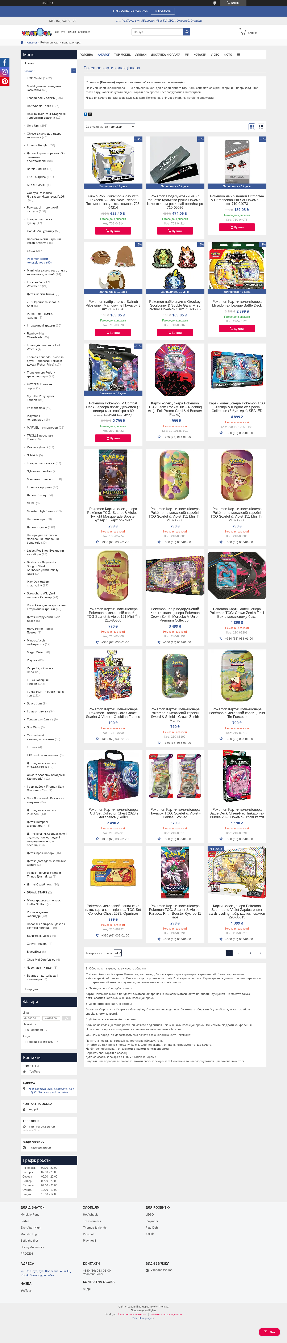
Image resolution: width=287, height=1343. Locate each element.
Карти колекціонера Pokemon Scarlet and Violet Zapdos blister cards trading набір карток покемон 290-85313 (237, 911)
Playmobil (89, 1240)
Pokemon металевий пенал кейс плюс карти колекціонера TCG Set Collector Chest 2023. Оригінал (113, 909)
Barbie (25, 1221)
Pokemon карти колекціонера (37, 260)
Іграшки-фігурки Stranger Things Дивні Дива (44, 874)
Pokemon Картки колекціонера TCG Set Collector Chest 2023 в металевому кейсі (113, 813)
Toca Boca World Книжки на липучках (45, 800)
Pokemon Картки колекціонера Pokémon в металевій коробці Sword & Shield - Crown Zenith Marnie (175, 715)
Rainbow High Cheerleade (36, 335)
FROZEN (27, 1253)
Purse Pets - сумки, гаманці (40, 315)
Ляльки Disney (36, 495)
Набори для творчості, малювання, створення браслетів (43, 538)
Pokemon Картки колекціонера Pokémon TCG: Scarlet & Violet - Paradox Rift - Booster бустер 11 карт (175, 911)
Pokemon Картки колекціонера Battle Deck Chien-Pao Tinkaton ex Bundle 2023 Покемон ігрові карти (236, 813)
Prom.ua (164, 1306)
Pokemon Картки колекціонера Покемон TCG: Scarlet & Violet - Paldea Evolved (175, 813)
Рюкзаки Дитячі (37, 447)
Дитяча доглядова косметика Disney (47, 862)
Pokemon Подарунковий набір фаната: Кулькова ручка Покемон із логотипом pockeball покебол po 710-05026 (175, 202)
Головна (86, 54)
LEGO (31, 250)
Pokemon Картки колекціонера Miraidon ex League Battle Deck (237, 303)
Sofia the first (29, 1240)
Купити (115, 231)
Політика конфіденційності (166, 1314)
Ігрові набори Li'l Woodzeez (38, 284)
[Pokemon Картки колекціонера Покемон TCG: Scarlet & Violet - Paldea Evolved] (175, 776)
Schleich (32, 455)
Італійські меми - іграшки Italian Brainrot (44, 240)
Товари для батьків (40, 719)
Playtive (32, 660)
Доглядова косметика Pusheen (41, 812)
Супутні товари (37, 943)
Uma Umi (33, 125)
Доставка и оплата (165, 54)
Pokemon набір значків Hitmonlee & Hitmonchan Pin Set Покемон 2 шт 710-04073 (237, 200)
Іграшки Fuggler (38, 145)
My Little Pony (30, 1214)
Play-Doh (152, 1227)
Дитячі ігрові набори (40, 853)
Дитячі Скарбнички (40, 884)
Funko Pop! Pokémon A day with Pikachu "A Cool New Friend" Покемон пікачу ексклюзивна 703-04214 (113, 202)
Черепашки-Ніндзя (40, 967)
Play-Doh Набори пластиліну (38, 583)
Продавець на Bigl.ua (143, 1310)
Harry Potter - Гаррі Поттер (40, 630)
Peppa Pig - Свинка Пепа (40, 670)
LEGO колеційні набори (38, 681)
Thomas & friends (95, 1227)
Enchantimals (36, 407)
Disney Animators (32, 1247)
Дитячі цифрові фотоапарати (37, 823)
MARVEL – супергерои (42, 427)
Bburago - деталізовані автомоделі (42, 977)
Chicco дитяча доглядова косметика (44, 135)
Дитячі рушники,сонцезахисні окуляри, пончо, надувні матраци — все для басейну (47, 839)
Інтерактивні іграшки (41, 325)
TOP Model (122, 54)
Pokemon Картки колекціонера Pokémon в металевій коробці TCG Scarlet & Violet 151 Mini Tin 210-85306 (175, 514)
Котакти (200, 54)
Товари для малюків (41, 98)
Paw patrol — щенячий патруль (42, 209)
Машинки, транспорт (41, 479)
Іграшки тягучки (37, 711)
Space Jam (34, 703)
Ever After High (31, 1227)
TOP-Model (162, 11)
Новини (29, 63)
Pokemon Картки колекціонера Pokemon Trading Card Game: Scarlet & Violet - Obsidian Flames (113, 713)
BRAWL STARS (37, 892)
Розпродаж (31, 989)
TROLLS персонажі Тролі (40, 437)
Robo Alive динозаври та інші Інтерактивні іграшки (46, 607)
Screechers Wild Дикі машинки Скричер (41, 595)
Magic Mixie (35, 652)
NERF (31, 503)
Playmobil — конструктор (35, 417)
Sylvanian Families (39, 471)
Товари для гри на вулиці (39, 221)
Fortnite (32, 747)
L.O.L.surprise (36, 176)
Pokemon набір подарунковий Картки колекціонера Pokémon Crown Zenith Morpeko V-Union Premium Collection (175, 614)
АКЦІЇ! (150, 1234)
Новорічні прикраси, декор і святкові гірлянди (46, 925)
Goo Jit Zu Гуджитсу (40, 231)
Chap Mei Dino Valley (41, 959)
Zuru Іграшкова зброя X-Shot (43, 303)
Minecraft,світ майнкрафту (36, 642)
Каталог (31, 42)
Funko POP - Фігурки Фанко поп (46, 693)
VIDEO (215, 54)
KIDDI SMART (36, 184)
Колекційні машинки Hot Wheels (43, 347)
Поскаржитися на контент (132, 1314)
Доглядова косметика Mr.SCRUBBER (41, 765)
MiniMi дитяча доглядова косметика (44, 88)
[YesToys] (36, 31)
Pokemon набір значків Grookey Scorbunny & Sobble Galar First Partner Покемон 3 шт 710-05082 (175, 305)
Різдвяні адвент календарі (37, 914)
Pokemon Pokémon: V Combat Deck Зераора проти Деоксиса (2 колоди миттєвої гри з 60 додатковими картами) (113, 409)
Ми (187, 54)
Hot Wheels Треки (39, 106)
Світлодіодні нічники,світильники (40, 737)
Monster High (29, 1234)
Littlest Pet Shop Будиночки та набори (45, 552)
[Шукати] (186, 31)
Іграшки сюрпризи (39, 487)
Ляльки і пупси (37, 527)
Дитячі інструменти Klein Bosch (43, 618)
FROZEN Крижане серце (39, 386)
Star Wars (33, 727)
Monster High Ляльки (41, 511)
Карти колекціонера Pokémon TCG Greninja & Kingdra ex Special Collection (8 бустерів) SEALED (237, 407)
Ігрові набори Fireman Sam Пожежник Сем (45, 788)
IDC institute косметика (43, 755)
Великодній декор (39, 935)
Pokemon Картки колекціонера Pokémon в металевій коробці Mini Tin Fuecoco (237, 713)
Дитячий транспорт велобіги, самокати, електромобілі (46, 157)
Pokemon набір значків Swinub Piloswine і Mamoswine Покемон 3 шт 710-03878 (113, 305)
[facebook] (85, 115)
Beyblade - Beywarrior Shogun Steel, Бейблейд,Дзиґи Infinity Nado (42, 568)
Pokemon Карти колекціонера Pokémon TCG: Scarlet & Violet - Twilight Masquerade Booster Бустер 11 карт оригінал (113, 514)
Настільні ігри (36, 519)
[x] (90, 115)
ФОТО (228, 54)
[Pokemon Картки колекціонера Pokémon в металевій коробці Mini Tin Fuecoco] (237, 675)
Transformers (92, 1221)
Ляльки (140, 54)
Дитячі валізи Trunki (41, 294)
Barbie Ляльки (36, 168)
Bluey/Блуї (34, 951)
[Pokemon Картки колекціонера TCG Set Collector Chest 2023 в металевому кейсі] (113, 776)
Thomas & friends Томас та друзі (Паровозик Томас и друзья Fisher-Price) (45, 360)
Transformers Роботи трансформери (41, 374)
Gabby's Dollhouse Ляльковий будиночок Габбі (46, 194)
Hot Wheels (90, 1214)
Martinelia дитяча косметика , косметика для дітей (47, 272)
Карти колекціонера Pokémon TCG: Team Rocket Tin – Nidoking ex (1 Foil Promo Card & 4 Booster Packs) (175, 409)
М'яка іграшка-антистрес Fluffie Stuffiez (44, 902)
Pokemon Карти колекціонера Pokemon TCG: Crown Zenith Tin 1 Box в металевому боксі (237, 613)
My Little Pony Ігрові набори (40, 397)
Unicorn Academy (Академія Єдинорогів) (46, 776)
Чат (272, 1332)
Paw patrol (90, 1234)
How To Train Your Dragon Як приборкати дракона (46, 115)
